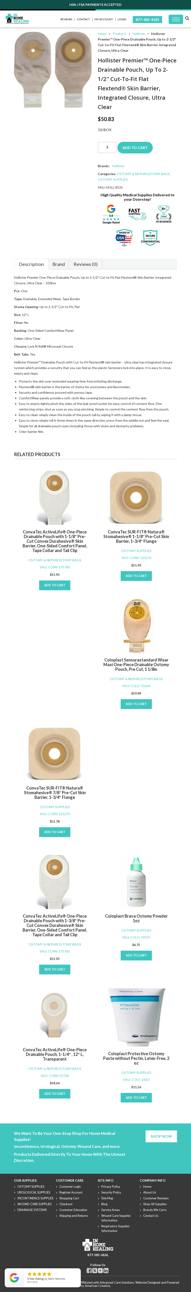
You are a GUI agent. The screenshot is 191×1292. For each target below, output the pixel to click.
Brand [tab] (58, 264)
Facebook (89, 1270)
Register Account (70, 1192)
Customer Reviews (156, 1198)
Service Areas (110, 1210)
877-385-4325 (147, 19)
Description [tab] (31, 264)
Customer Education (73, 1210)
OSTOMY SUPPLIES (113, 179)
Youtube (100, 1270)
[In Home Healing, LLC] (17, 16)
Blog (104, 1204)
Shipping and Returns (73, 1215)
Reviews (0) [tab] (86, 264)
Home (102, 34)
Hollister (139, 34)
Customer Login (70, 1186)
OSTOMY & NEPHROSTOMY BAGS (143, 174)
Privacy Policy (110, 1186)
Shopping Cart (69, 1198)
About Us (149, 1192)
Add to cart (135, 147)
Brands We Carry (155, 1210)
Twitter (94, 1270)
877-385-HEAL (98, 1255)
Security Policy (111, 1192)
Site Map (107, 1198)
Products (119, 34)
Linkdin (106, 1270)
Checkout (65, 1204)
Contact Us (150, 1215)
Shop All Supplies (155, 1204)
